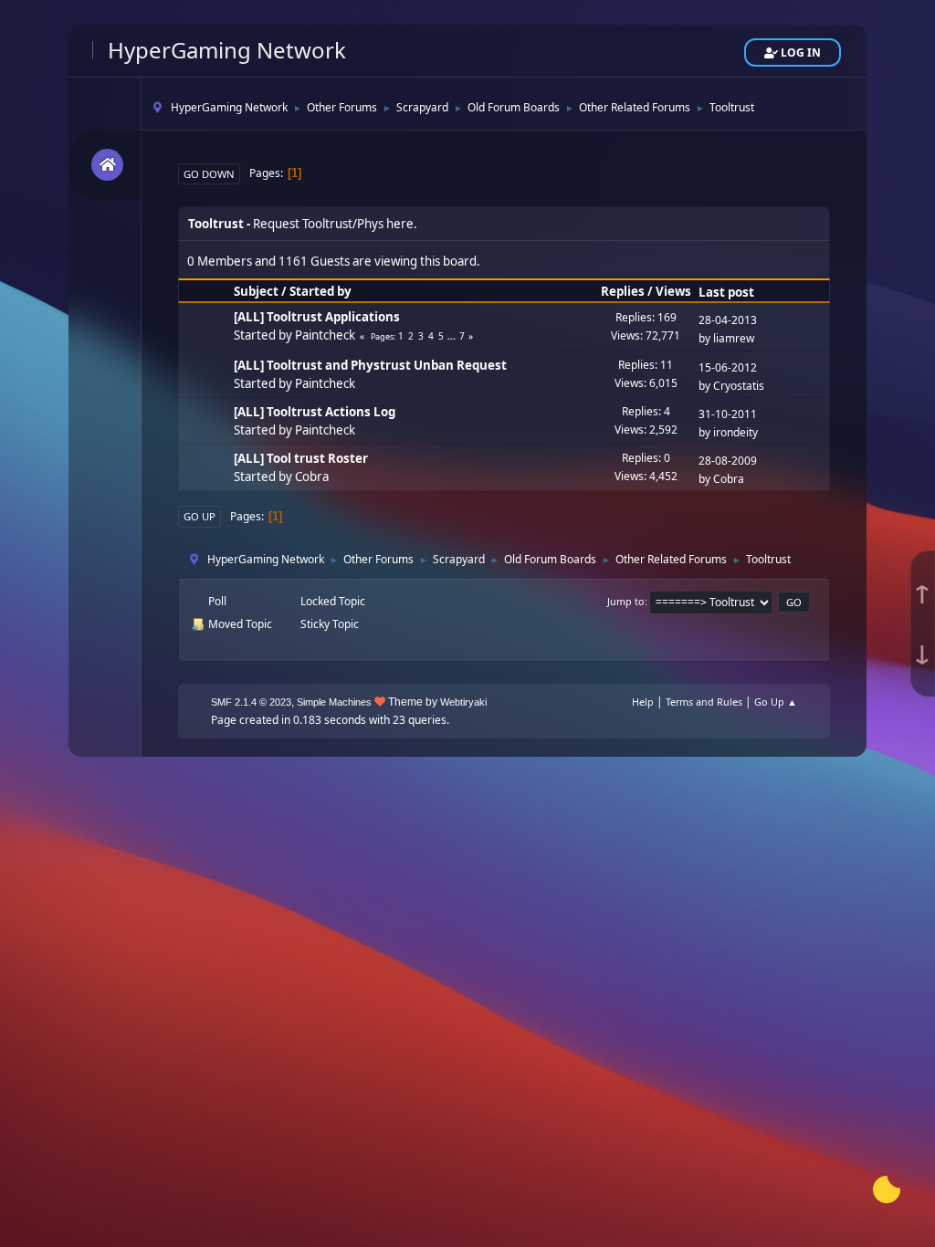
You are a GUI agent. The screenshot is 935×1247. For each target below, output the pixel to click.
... (452, 336)
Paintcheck (325, 335)
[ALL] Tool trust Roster (301, 458)
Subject (256, 291)
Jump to (626, 601)
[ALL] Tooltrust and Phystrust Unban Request (370, 365)
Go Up (199, 516)
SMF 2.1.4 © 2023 (251, 702)
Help (643, 701)
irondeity (735, 432)
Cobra (312, 476)
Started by (320, 291)
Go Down (209, 174)
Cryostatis (738, 385)
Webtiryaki (463, 702)
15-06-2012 (728, 367)
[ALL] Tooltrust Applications (317, 317)
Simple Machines (334, 702)
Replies (623, 291)
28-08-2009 (728, 460)
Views (673, 291)
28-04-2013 (728, 320)
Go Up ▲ (775, 701)
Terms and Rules (704, 701)
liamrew (733, 338)
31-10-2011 (728, 414)
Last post (726, 292)
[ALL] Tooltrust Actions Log (314, 411)
